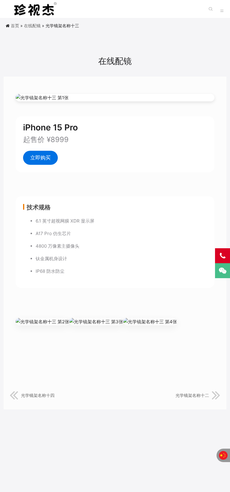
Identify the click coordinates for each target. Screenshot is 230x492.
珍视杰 (33, 9)
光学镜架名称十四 (38, 395)
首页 (15, 25)
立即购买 (40, 158)
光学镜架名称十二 (192, 395)
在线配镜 (32, 25)
